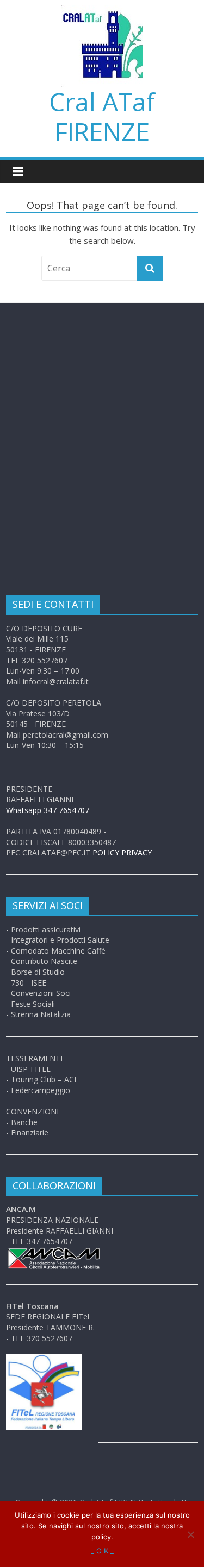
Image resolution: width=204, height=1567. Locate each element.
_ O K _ (102, 1550)
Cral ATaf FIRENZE (102, 116)
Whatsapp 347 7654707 (47, 810)
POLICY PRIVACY (122, 852)
